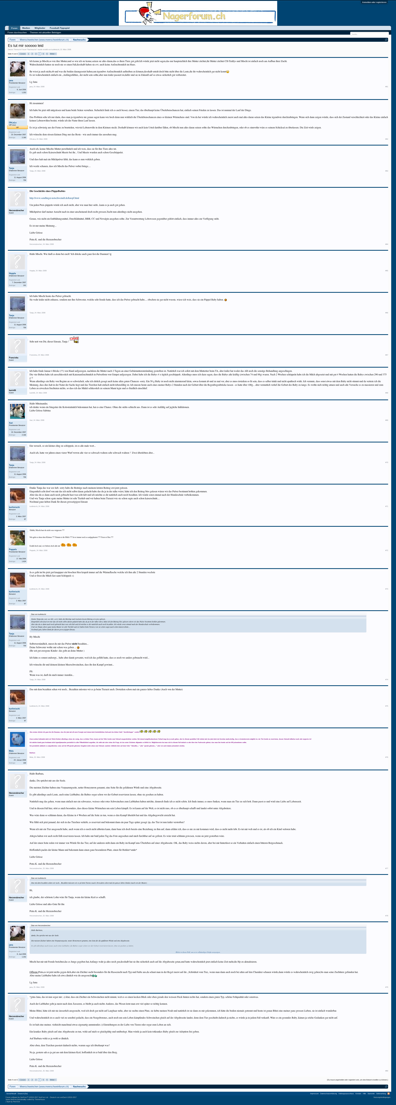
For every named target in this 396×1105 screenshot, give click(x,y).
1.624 (24, 561)
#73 (386, 589)
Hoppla (12, 273)
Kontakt (358, 1093)
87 (25, 519)
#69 (386, 420)
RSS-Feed (388, 1093)
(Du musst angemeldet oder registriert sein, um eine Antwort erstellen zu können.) (357, 1080)
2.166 (24, 435)
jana (11, 80)
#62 (386, 139)
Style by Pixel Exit (13, 1102)
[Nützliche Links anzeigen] (386, 40)
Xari (11, 423)
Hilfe (364, 1093)
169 (24, 763)
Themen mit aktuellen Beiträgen (45, 32)
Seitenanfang (381, 1093)
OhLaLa (12, 122)
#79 (386, 987)
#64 (386, 244)
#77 (386, 868)
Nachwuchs (32, 49)
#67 (386, 355)
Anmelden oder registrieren (374, 2)
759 (24, 180)
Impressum (314, 1093)
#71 (386, 506)
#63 (386, 171)
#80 (386, 1071)
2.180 (24, 137)
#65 (386, 271)
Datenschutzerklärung (328, 1093)
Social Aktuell (11, 1093)
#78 (386, 916)
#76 (386, 757)
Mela (11, 751)
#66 (386, 313)
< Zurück (22, 54)
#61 (386, 87)
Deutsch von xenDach (63, 1097)
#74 (386, 679)
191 (24, 285)
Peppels (13, 549)
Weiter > (53, 54)
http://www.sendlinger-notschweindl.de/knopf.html (54, 198)
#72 (386, 550)
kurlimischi (55, 49)
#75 (386, 706)
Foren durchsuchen (17, 32)
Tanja (11, 168)
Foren (14, 28)
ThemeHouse (40, 1099)
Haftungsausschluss (346, 1093)
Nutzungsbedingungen (382, 1097)
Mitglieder (40, 28)
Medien (26, 28)
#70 (386, 462)
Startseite (371, 1093)
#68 (386, 393)
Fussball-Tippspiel (60, 28)
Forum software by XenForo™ (27, 1097)
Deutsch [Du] (23, 1093)
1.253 (24, 92)
